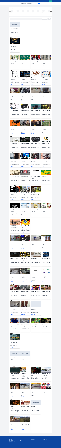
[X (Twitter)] (46, 439)
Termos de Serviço (11, 440)
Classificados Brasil (16, 1)
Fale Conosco (33, 439)
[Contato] (47, 1)
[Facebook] (42, 439)
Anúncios (21, 440)
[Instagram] (44, 439)
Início (20, 439)
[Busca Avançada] (46, 1)
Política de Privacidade (12, 441)
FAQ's (10, 442)
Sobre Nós (10, 439)
